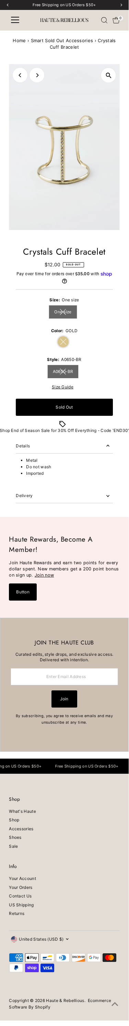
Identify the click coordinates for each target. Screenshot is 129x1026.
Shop (14, 819)
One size (65, 312)
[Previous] (20, 75)
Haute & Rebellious (65, 1000)
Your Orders (20, 887)
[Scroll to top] (115, 1004)
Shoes (15, 837)
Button (23, 591)
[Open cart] (116, 20)
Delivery (24, 495)
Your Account (22, 878)
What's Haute (22, 811)
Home (19, 40)
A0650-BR (66, 372)
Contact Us (20, 895)
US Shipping (21, 904)
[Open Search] (104, 20)
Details (23, 445)
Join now (44, 575)
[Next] (37, 75)
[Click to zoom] (108, 75)
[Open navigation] (15, 20)
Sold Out (64, 407)
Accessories (21, 828)
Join (64, 698)
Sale (13, 846)
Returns (16, 913)
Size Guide (62, 387)
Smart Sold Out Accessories (62, 40)
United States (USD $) (41, 939)
